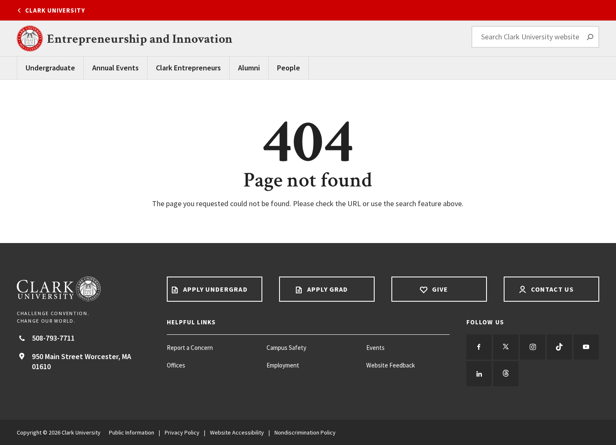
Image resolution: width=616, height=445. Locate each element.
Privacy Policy (182, 432)
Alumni (249, 67)
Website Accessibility (237, 432)
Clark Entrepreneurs (188, 67)
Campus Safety (286, 348)
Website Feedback (390, 365)
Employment (283, 365)
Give (439, 289)
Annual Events (115, 67)
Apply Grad (326, 289)
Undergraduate (50, 67)
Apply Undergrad (214, 289)
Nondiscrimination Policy (305, 432)
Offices (176, 365)
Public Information (131, 432)
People (288, 67)
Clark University (55, 10)
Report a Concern (190, 348)
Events (375, 348)
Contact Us (551, 289)
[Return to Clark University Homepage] (83, 289)
